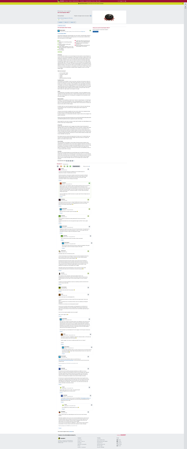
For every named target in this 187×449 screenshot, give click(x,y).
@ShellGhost (64, 209)
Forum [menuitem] (93, 1)
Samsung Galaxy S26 (101, 444)
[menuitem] (118, 1)
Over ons (83, 441)
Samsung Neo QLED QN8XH (102, 441)
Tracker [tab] (185, 4)
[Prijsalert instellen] (91, 16)
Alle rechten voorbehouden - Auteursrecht (65, 441)
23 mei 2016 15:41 (64, 274)
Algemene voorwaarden (82, 444)
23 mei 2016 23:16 (70, 396)
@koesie (64, 396)
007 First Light (99, 445)
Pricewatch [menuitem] (82, 1)
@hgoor (63, 319)
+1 (68, 160)
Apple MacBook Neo (101, 439)
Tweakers (59, 440)
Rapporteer (83, 31)
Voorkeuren (83, 447)
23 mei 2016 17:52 (70, 388)
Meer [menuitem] (99, 1)
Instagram (120, 442)
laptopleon (64, 182)
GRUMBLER (63, 411)
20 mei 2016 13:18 (72, 335)
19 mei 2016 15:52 (64, 288)
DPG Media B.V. (70, 440)
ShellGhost (63, 199)
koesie (65, 404)
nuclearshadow (64, 287)
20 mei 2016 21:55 (64, 369)
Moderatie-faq (65, 164)
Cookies (79, 447)
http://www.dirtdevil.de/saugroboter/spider (66, 360)
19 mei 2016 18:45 (72, 243)
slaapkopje (63, 368)
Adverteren (80, 439)
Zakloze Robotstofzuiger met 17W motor (65, 18)
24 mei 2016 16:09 (64, 412)
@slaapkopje (64, 388)
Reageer (60, 180)
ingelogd (70, 431)
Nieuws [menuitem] (66, 1)
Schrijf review (95, 31)
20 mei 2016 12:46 (64, 295)
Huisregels (79, 442)
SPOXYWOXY (62, 30)
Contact (79, 441)
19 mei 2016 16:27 (70, 227)
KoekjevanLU (63, 250)
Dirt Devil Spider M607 (64, 12)
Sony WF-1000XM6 (100, 447)
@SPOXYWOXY (65, 236)
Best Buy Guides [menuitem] (76, 1)
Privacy (79, 445)
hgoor (62, 294)
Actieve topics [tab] (185, 8)
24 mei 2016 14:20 (72, 405)
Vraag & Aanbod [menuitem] (88, 1)
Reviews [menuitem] (70, 1)
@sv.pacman (64, 227)
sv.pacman (63, 215)
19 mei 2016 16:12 (64, 216)
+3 (72, 160)
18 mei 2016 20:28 (64, 200)
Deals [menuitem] (97, 1)
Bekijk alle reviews (62, 25)
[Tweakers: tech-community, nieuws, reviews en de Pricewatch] (61, 1)
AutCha (62, 168)
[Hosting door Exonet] (121, 435)
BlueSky (119, 439)
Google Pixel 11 (100, 442)
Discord (119, 445)
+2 (90, 30)
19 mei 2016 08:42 (70, 209)
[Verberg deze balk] (183, 3)
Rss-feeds (120, 444)
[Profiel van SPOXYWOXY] (59, 31)
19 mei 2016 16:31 (72, 236)
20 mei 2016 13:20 (64, 357)
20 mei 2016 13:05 (69, 319)
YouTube (119, 441)
